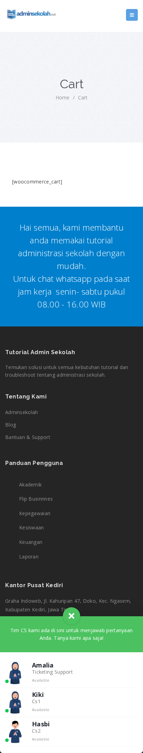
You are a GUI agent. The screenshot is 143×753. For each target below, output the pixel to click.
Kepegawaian (34, 513)
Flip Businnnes (36, 498)
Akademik (30, 484)
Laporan (29, 556)
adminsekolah (21, 412)
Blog (10, 424)
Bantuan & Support (27, 437)
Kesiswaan (31, 527)
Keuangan (30, 542)
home (62, 97)
